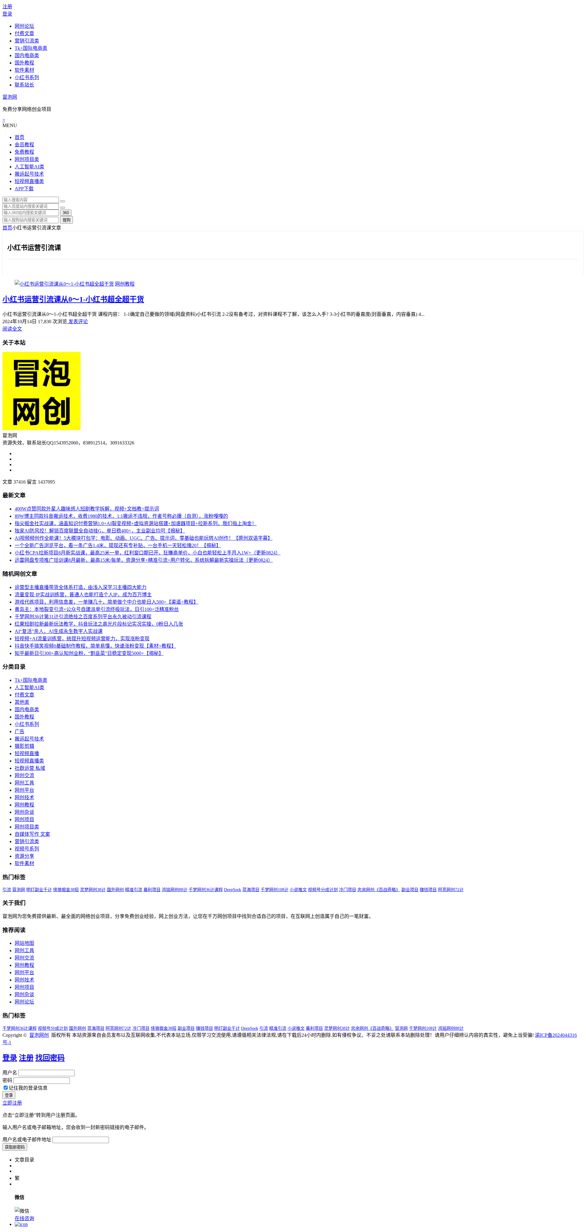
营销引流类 (27, 40)
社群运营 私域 (30, 768)
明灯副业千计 (39, 889)
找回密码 (50, 1058)
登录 (7, 13)
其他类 (22, 702)
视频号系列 (27, 848)
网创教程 (125, 284)
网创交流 (24, 775)
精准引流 (133, 889)
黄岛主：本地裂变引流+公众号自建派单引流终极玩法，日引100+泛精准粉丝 (97, 609)
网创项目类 (27, 159)
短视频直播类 (29, 181)
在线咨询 (24, 1218)
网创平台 (24, 790)
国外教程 (24, 62)
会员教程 (24, 144)
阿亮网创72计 (451, 889)
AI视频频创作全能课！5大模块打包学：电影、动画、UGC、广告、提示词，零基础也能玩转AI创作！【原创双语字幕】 (144, 538)
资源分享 (24, 856)
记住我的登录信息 (28, 1088)
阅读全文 (12, 328)
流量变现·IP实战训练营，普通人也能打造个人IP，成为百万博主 (83, 594)
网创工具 (24, 782)
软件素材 (24, 70)
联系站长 (24, 84)
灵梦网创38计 (93, 889)
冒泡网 (9, 97)
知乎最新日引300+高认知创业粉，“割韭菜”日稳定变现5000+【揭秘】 (89, 653)
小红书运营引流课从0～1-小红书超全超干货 (73, 299)
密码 (7, 1080)
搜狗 (67, 220)
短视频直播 (27, 753)
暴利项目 (152, 889)
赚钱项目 (428, 889)
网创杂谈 (24, 812)
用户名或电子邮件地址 (26, 1139)
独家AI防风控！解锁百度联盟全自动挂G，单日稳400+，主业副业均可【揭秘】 (100, 530)
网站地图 (24, 943)
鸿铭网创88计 (174, 889)
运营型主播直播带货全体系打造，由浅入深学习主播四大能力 (80, 587)
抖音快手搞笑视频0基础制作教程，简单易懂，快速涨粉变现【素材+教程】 (95, 646)
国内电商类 (27, 55)
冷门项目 (347, 889)
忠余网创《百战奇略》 (378, 889)
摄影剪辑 (24, 746)
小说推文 (298, 889)
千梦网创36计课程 (206, 889)
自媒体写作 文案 (32, 834)
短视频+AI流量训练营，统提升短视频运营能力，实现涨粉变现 (82, 638)
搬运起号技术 (29, 174)
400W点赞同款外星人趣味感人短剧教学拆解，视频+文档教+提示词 (87, 508)
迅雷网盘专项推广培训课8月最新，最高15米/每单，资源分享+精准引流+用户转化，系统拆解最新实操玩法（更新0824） (144, 560)
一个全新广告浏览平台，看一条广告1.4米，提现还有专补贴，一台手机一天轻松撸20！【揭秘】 (118, 545)
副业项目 (409, 889)
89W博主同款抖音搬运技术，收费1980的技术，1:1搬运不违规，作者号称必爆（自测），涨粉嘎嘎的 (121, 516)
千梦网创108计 (274, 889)
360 (66, 212)
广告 (19, 731)
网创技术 (24, 797)
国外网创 (115, 889)
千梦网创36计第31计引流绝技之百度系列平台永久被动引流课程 (83, 616)
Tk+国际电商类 (31, 48)
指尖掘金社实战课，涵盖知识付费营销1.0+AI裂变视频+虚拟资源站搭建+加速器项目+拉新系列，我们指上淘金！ (136, 523)
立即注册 (12, 1103)
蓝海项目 (250, 889)
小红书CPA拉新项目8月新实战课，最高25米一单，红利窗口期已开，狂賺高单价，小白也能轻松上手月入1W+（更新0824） (147, 552)
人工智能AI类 (29, 166)
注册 (7, 6)
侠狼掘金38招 (66, 889)
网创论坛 (24, 26)
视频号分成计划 (323, 889)
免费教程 (24, 152)
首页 (19, 137)
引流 (6, 889)
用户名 (9, 1072)
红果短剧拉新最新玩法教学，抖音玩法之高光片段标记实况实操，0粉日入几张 (99, 624)
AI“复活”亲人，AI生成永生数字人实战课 (59, 631)
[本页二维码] (21, 1224)
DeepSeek (232, 889)
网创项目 (24, 819)
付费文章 (24, 33)
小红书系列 (27, 77)
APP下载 (24, 188)
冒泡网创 (39, 1035)
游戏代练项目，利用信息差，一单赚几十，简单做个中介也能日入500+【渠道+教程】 (106, 602)
